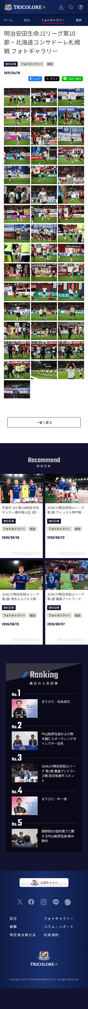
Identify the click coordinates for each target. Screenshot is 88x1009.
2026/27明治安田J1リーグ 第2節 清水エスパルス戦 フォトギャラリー (21, 599)
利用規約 (51, 934)
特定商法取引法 (23, 934)
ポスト (54, 78)
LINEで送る (74, 78)
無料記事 (10, 64)
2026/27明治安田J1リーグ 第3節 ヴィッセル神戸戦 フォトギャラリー (66, 512)
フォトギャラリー (32, 64)
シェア (37, 78)
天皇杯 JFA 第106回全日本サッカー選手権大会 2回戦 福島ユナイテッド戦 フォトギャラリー (21, 514)
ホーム (8, 20)
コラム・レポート (59, 926)
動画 (79, 20)
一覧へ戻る (44, 422)
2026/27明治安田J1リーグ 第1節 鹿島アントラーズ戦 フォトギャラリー (65, 599)
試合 (27, 20)
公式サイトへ (49, 882)
